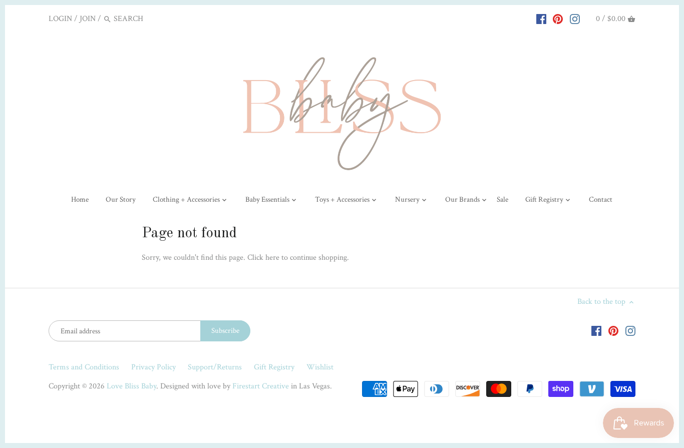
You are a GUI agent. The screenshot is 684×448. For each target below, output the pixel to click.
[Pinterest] (558, 18)
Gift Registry (274, 367)
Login (60, 19)
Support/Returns (215, 367)
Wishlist (319, 367)
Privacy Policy (153, 367)
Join (88, 19)
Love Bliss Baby (131, 386)
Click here (263, 257)
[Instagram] (575, 18)
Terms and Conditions (84, 367)
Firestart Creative (260, 386)
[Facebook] (541, 18)
